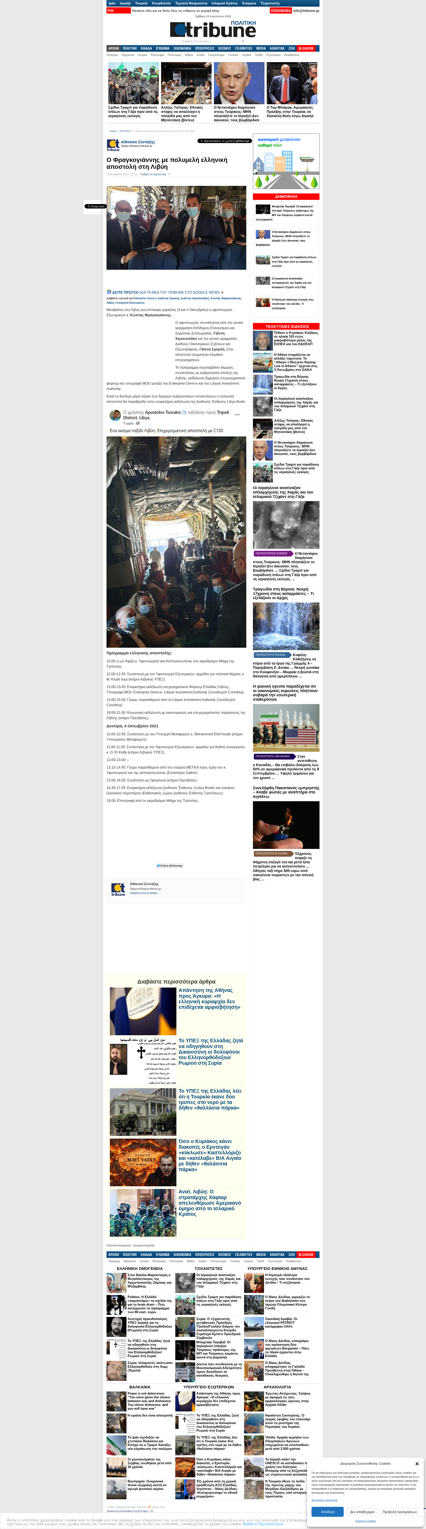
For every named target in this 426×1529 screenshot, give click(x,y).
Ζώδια (201, 55)
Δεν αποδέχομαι (362, 1512)
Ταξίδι (258, 55)
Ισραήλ (125, 3)
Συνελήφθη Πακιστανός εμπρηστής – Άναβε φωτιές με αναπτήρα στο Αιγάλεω (286, 792)
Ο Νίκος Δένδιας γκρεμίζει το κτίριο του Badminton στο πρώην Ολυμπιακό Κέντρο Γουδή (287, 1302)
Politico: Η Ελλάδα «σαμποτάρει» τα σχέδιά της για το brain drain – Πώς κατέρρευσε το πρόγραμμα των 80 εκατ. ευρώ (150, 1304)
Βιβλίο (189, 55)
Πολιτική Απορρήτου (118, 1245)
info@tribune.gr (306, 11)
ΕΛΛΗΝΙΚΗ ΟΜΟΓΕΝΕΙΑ (140, 1268)
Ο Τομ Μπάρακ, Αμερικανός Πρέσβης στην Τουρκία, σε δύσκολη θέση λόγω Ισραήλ (290, 112)
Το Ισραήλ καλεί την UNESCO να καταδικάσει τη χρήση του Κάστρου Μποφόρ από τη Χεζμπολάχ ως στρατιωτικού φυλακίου (287, 1466)
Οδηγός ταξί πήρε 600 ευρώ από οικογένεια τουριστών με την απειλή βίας (283, 875)
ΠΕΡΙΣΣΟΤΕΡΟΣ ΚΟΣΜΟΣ (271, 553)
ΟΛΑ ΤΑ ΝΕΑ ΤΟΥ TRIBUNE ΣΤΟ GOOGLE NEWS (166, 292)
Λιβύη (110, 302)
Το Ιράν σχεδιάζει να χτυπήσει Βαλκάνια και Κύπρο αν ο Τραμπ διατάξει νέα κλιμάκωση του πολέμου (150, 1442)
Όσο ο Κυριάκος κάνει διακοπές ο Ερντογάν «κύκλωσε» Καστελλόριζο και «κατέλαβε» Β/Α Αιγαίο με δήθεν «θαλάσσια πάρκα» (210, 1155)
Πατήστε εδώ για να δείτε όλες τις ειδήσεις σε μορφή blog (175, 10)
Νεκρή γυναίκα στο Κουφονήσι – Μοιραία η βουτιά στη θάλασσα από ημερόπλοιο (286, 672)
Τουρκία (141, 3)
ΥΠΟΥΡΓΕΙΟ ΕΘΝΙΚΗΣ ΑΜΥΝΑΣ (277, 1268)
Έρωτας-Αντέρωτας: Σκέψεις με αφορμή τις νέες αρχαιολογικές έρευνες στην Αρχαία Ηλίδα (288, 1399)
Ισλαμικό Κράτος (225, 3)
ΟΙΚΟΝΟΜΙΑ (182, 48)
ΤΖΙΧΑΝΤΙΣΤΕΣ (209, 1268)
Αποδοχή (327, 1512)
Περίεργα (112, 55)
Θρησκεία (128, 55)
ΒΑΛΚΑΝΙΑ (139, 1387)
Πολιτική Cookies (365, 1521)
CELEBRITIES (243, 48)
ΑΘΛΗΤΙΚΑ (277, 48)
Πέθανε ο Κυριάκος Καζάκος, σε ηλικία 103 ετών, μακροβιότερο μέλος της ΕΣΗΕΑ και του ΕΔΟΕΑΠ (296, 338)
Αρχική (113, 131)
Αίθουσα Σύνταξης (138, 142)
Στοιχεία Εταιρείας (144, 1245)
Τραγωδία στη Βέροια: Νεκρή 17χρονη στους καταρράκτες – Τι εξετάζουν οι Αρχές (295, 382)
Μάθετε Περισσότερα (263, 1523)
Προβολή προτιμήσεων (400, 1512)
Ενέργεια (249, 3)
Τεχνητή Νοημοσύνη (191, 3)
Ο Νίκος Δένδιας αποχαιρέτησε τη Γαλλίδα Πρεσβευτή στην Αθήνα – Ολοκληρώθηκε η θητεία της (287, 1368)
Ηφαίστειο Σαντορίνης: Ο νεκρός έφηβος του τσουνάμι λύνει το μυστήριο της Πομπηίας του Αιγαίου (287, 1421)
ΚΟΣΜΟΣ (224, 48)
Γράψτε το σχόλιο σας (153, 174)
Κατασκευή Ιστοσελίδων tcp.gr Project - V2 (130, 1511)
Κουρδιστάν (161, 3)
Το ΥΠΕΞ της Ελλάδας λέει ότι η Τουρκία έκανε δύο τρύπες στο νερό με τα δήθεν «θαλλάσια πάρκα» (210, 1099)
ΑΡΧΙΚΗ (113, 48)
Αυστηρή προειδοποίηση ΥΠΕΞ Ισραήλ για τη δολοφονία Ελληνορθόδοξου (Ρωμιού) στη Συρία (150, 1324)
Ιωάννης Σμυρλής (169, 298)
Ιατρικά (246, 55)
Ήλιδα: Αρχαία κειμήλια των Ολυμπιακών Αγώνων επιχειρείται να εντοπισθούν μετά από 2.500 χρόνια (287, 1442)
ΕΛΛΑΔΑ (146, 48)
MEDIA (261, 48)
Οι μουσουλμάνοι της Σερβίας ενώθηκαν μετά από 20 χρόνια (150, 1463)
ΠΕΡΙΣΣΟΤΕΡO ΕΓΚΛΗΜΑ (272, 853)
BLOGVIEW (306, 48)
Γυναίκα (233, 55)
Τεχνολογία (273, 55)
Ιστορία (142, 55)
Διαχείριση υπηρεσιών (325, 1500)
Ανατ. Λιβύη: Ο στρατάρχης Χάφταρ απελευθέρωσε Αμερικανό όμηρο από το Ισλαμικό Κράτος (210, 1203)
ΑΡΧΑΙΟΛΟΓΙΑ (277, 1387)
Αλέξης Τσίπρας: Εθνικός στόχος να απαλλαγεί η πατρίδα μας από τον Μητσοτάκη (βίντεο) (293, 426)
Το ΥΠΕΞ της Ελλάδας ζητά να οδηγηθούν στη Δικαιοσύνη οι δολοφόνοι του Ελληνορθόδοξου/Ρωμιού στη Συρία (211, 1052)
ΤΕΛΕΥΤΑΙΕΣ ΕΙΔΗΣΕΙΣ (287, 326)
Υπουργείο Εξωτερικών (129, 302)
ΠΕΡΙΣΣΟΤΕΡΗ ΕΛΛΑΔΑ (270, 654)
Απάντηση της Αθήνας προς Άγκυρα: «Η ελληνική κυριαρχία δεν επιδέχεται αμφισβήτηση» (210, 999)
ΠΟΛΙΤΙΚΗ (130, 48)
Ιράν (112, 3)
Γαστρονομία (216, 55)
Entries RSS (158, 1507)
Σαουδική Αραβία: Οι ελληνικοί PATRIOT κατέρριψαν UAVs (281, 1322)
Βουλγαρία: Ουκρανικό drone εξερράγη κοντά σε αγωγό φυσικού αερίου (147, 1485)
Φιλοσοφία (157, 55)
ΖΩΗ (291, 48)
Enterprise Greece (145, 298)
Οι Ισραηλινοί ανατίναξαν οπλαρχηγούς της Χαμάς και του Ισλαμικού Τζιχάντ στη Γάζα (296, 404)
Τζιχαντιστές (270, 3)
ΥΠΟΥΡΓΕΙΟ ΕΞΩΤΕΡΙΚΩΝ (208, 1387)
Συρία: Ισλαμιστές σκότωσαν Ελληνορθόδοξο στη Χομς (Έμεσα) (150, 1366)
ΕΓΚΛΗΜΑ (163, 48)
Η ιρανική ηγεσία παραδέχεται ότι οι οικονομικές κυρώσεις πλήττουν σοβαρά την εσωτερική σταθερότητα (285, 693)
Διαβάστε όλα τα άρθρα (144, 893)
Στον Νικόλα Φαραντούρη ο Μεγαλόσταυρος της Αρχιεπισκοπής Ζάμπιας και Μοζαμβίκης (150, 1280)
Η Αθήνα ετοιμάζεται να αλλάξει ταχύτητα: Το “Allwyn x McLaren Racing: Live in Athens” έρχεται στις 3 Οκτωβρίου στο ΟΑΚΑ (296, 362)
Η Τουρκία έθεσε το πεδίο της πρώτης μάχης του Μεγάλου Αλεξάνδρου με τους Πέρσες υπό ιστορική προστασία (285, 1488)
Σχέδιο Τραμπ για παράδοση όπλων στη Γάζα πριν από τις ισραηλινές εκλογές (133, 112)
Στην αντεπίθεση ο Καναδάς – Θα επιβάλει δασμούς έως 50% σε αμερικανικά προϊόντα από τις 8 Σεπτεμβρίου (286, 765)
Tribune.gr (120, 1507)
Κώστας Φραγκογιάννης (226, 298)
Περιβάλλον (291, 55)
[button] (417, 1464)
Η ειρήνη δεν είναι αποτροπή (150, 1415)
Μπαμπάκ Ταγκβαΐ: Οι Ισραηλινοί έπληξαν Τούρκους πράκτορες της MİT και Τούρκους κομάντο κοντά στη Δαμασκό (217, 1349)
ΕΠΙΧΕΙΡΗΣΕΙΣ (204, 48)
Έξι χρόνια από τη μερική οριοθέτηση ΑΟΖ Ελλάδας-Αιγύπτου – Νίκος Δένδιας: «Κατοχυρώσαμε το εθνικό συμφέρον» (217, 1488)
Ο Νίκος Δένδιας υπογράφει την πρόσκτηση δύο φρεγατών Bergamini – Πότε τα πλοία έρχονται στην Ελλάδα (287, 1348)
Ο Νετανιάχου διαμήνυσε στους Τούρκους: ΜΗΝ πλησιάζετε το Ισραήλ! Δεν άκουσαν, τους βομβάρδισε (295, 448)
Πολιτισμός (174, 55)
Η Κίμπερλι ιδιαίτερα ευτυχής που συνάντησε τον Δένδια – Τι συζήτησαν (287, 1278)
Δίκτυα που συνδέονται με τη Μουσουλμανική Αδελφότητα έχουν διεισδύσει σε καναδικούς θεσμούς (219, 1369)
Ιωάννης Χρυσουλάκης (195, 298)
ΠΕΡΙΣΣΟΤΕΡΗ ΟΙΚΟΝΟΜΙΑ (273, 756)
